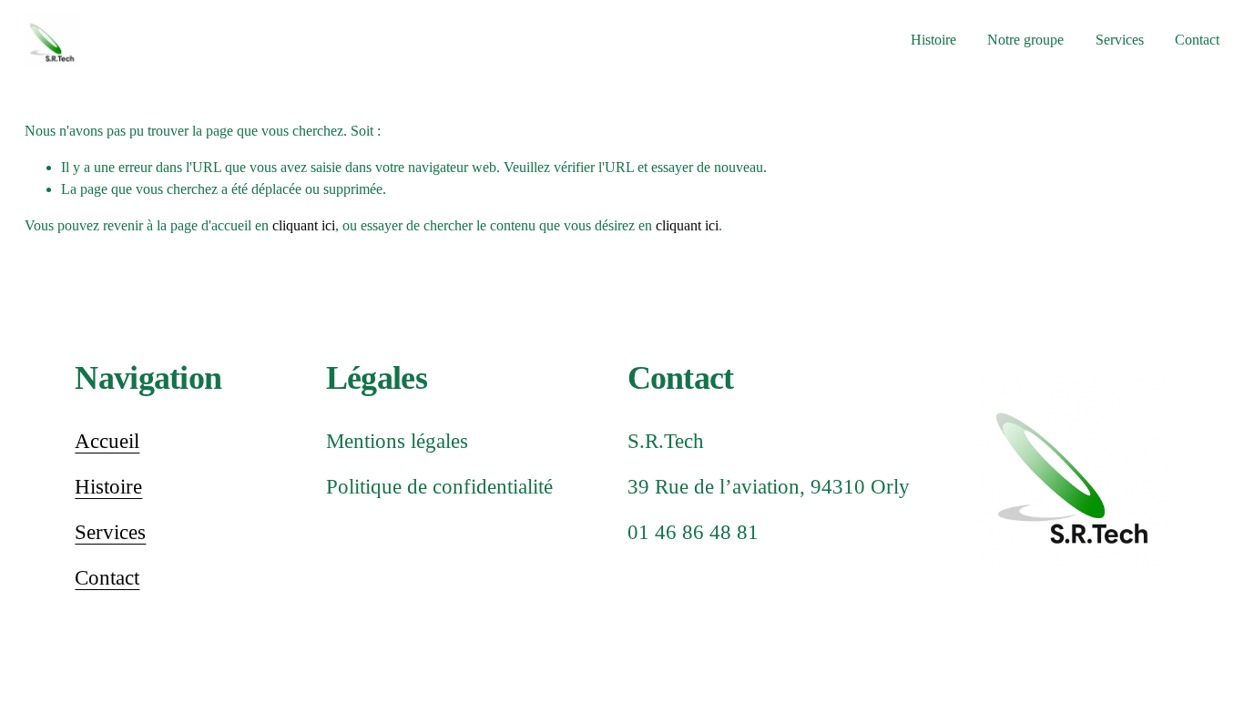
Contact (1197, 39)
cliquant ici (303, 225)
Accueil (107, 441)
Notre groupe (1025, 39)
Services (110, 532)
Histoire (933, 39)
